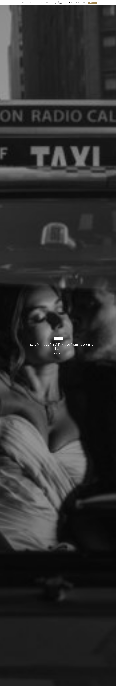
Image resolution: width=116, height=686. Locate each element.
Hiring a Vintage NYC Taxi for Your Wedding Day (58, 346)
